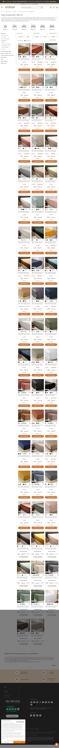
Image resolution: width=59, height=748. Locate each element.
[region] (29, 11)
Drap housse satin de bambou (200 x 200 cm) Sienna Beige (38, 151)
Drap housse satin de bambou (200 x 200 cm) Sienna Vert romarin (51, 334)
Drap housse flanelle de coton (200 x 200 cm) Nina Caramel (24, 303)
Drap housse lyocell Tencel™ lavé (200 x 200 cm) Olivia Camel (24, 426)
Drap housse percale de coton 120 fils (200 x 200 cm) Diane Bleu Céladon (24, 181)
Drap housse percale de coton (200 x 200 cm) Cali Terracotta (38, 59)
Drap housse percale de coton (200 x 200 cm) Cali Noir (51, 395)
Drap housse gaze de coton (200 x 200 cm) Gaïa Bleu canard (50, 273)
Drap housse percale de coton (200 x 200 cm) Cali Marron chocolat (24, 120)
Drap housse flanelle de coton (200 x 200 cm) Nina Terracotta (38, 426)
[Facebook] (34, 715)
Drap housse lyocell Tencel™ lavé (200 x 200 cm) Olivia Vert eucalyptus (23, 607)
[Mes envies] (54, 7)
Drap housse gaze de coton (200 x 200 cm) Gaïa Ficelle (37, 181)
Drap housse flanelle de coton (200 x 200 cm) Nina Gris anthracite (51, 487)
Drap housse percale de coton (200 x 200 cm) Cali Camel (24, 59)
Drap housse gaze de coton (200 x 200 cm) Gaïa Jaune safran (36, 549)
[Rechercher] (41, 7)
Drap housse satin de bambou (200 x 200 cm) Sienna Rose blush (51, 517)
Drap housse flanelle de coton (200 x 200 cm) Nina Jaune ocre (24, 487)
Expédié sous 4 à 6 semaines (24, 306)
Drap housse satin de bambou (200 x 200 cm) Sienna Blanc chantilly (51, 365)
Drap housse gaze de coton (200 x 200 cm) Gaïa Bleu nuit (24, 364)
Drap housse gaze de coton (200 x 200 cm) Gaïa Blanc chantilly (23, 212)
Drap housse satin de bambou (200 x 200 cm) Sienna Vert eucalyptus (38, 212)
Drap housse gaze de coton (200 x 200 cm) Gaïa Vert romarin (50, 59)
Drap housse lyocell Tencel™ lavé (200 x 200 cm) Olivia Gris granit (51, 578)
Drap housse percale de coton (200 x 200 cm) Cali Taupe (37, 635)
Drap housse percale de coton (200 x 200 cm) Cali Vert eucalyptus (51, 90)
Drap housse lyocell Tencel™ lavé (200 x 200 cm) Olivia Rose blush (50, 426)
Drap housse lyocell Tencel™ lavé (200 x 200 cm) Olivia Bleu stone (37, 487)
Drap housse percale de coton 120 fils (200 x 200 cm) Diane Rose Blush (51, 212)
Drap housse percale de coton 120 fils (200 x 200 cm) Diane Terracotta (24, 517)
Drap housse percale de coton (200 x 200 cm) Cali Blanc (51, 606)
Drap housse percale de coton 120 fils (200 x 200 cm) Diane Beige (24, 242)
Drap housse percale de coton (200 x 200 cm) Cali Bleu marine (38, 273)
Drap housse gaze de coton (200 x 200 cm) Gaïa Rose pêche (23, 151)
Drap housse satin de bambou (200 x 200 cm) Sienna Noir (38, 395)
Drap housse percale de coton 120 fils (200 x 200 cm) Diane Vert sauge (38, 334)
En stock (24, 92)
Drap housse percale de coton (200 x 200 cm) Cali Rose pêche (38, 90)
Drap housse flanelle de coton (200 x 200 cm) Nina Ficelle (51, 456)
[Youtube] (37, 715)
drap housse (53, 19)
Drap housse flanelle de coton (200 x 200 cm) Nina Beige (24, 90)
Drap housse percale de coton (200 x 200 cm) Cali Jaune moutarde (51, 242)
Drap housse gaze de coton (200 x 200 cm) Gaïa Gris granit (23, 548)
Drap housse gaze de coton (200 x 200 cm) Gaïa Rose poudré (51, 549)
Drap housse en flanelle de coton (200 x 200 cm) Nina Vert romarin (37, 365)
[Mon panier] (57, 7)
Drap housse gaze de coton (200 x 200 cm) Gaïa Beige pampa (50, 151)
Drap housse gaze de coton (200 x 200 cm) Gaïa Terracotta (50, 120)
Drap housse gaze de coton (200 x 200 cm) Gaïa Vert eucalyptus (22, 578)
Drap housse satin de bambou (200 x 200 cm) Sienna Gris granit (38, 304)
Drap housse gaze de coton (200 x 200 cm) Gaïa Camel (23, 273)
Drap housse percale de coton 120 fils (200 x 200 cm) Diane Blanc (24, 334)
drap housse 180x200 (13, 659)
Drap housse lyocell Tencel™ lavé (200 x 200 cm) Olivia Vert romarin (37, 607)
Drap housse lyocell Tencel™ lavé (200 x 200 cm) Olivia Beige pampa (37, 578)
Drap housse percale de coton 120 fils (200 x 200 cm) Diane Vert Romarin (38, 517)
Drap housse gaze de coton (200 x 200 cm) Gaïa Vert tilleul (50, 181)
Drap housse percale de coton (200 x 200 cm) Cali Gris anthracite (23, 636)
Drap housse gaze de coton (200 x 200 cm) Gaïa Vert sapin (37, 242)
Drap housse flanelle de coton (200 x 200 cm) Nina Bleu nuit (24, 456)
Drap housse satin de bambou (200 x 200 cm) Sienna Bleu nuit (51, 304)
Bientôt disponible (23, 551)
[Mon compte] (51, 7)
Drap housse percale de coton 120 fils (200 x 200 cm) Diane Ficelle (38, 456)
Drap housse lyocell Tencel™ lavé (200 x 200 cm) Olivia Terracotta (24, 395)
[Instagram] (40, 715)
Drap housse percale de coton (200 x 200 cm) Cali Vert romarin (38, 120)
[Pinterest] (31, 715)
